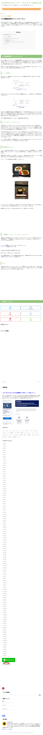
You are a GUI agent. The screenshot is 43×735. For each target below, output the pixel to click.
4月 (3, 452)
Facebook (31, 308)
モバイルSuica (15, 434)
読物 (33, 434)
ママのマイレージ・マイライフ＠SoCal (21, 3)
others (31, 430)
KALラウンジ (3, 246)
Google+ (10, 314)
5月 (3, 450)
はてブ (30, 313)
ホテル (11, 434)
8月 (3, 443)
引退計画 (21, 434)
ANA (7, 430)
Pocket (10, 320)
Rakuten (4, 432)
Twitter (10, 308)
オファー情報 (17, 432)
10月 (4, 465)
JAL (23, 430)
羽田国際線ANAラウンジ (9, 40)
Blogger (32, 732)
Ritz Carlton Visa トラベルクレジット (12, 38)
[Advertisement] (14, 52)
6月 (3, 448)
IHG (20, 430)
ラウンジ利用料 (8, 36)
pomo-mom (10, 722)
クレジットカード (35, 432)
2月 (3, 456)
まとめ (6, 43)
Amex (4, 430)
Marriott (27, 430)
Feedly (30, 320)
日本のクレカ (37, 434)
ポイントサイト (5, 434)
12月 (4, 460)
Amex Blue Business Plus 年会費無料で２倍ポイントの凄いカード (19, 392)
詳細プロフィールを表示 (7, 729)
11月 (4, 463)
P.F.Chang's (3, 245)
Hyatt (17, 430)
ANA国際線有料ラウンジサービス (9, 34)
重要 (25, 434)
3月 (3, 454)
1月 (3, 458)
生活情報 (28, 434)
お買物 (22, 432)
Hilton (14, 430)
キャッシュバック (27, 432)
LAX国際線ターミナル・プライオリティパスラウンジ (15, 41)
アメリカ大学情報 (10, 432)
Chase (10, 430)
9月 (3, 467)
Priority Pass (35, 430)
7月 (3, 445)
